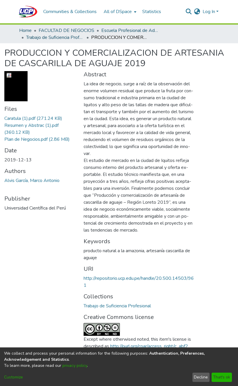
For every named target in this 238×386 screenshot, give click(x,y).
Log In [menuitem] (209, 11)
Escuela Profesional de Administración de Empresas (130, 30)
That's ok (221, 377)
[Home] (28, 11)
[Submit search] (188, 11)
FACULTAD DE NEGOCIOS (66, 30)
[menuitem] (119, 11)
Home (25, 30)
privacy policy (74, 365)
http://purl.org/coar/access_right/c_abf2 (149, 346)
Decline (201, 377)
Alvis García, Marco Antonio (31, 180)
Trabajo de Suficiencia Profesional (55, 37)
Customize (13, 377)
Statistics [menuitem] (151, 11)
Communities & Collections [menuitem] (70, 11)
